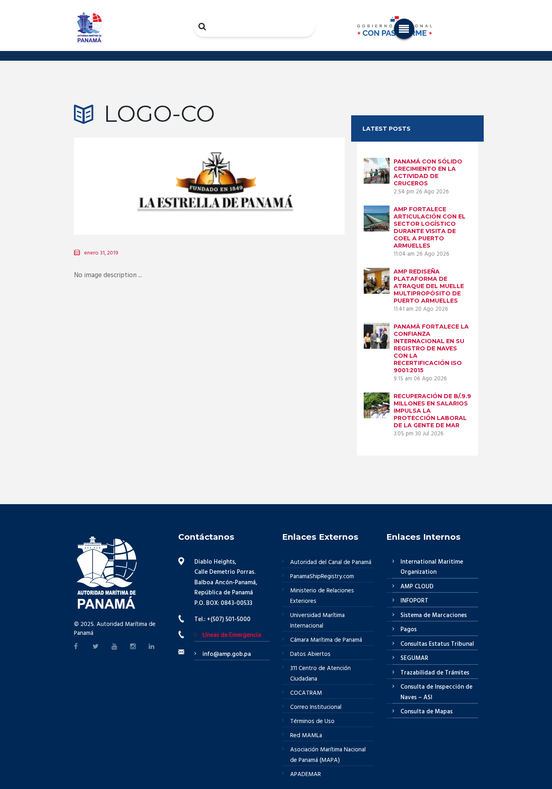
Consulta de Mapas (426, 712)
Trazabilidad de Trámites (434, 673)
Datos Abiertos (310, 654)
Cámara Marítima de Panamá (326, 640)
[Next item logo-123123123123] (277, 174)
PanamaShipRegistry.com (322, 576)
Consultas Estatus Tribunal (437, 644)
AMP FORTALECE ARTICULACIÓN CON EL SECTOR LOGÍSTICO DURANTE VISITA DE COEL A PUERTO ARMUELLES (430, 227)
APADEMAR (305, 774)
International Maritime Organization (431, 567)
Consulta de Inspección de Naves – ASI (436, 692)
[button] (404, 29)
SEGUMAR (414, 658)
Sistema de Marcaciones (433, 615)
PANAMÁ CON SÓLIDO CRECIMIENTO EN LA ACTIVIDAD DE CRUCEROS (428, 172)
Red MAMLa (306, 735)
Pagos (408, 629)
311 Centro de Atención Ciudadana (320, 674)
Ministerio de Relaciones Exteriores (322, 596)
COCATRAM (306, 693)
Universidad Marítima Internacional (317, 621)
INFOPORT (414, 601)
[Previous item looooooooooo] (141, 174)
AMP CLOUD (417, 587)
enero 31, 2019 (101, 253)
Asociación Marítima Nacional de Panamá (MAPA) (328, 755)
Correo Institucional (315, 707)
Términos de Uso (312, 721)
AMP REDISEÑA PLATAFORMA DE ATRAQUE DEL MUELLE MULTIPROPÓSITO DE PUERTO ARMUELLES (429, 286)
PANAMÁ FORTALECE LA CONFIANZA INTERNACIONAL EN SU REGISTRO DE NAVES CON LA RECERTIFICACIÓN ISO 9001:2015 (431, 348)
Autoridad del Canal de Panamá (330, 562)
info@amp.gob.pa (226, 654)
